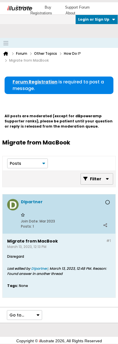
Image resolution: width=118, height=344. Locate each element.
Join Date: (30, 221)
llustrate (19, 8)
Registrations (41, 13)
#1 (108, 240)
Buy (48, 7)
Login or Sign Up (93, 19)
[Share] (105, 225)
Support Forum (77, 7)
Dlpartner (39, 268)
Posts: (26, 226)
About (70, 13)
